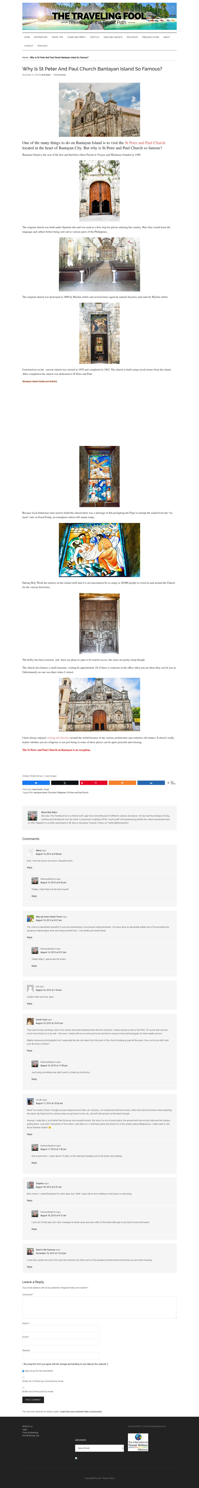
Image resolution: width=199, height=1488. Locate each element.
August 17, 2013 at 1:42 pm (53, 1149)
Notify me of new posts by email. (38, 1391)
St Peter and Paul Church (144, 142)
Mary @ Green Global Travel (49, 916)
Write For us (27, 1426)
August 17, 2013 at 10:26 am (49, 1103)
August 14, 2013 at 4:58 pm (49, 854)
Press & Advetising (30, 1433)
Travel (46, 789)
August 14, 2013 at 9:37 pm (53, 952)
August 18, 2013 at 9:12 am (53, 1215)
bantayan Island (40, 792)
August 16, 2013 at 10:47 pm (49, 1023)
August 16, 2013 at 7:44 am (49, 990)
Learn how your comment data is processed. (81, 1411)
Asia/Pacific (37, 789)
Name (26, 1323)
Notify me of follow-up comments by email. (43, 1381)
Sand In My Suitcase (45, 1249)
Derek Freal (41, 1019)
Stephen (40, 1183)
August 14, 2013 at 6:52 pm (53, 882)
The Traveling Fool (99, 16)
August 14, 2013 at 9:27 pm (49, 920)
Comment (27, 1294)
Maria (38, 850)
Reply (29, 867)
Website (26, 1350)
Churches (52, 792)
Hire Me (25, 1436)
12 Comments (59, 75)
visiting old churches (58, 737)
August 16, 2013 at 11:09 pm (54, 1065)
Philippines (61, 792)
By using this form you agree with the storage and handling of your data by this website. (66, 1364)
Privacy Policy (108, 1478)
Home (25, 57)
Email (25, 1337)
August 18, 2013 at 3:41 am (49, 1187)
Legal (24, 1429)
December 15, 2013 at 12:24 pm (51, 1253)
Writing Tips (34, 1436)
